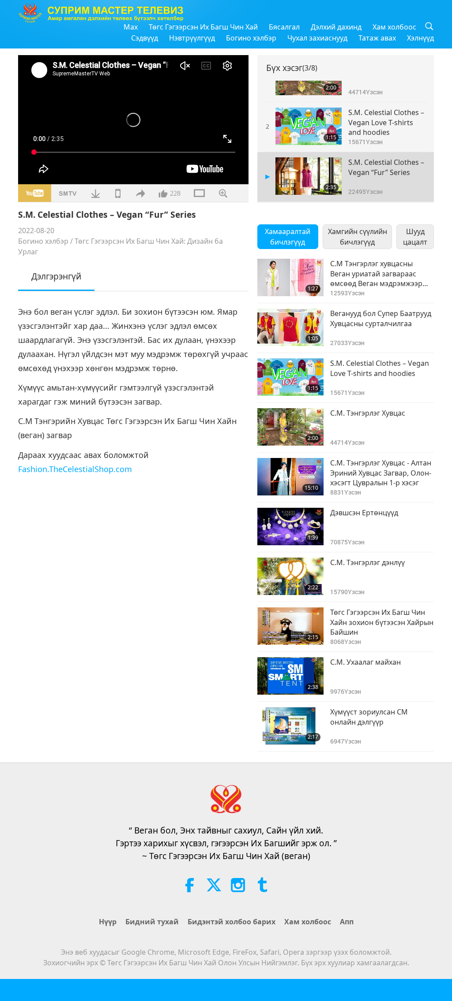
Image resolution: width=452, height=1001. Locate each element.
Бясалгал (284, 27)
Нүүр (108, 922)
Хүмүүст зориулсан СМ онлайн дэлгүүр (369, 716)
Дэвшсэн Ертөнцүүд (364, 512)
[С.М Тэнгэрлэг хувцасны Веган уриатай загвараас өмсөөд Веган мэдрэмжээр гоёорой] (290, 277)
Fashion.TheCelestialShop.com (75, 469)
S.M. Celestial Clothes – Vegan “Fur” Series (386, 167)
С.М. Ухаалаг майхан (365, 662)
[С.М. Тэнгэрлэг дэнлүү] (290, 576)
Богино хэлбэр (251, 38)
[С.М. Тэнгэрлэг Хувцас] (290, 427)
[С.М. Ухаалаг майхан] (290, 676)
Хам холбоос (394, 27)
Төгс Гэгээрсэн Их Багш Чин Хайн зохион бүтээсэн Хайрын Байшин (381, 622)
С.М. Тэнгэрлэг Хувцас (367, 413)
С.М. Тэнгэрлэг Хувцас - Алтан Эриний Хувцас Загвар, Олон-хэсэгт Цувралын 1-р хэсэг (380, 472)
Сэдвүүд (144, 38)
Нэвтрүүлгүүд (192, 38)
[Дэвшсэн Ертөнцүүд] (290, 526)
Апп (347, 922)
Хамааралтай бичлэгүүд (287, 237)
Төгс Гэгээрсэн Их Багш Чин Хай (203, 27)
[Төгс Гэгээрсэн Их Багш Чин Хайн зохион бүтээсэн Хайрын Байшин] (290, 626)
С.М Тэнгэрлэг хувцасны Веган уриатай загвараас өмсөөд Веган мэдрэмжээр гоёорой (376, 273)
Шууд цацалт (415, 237)
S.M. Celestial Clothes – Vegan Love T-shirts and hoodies (386, 122)
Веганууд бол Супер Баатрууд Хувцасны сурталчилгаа (380, 318)
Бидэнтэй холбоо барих (231, 922)
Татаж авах (377, 38)
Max (131, 27)
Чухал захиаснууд (317, 38)
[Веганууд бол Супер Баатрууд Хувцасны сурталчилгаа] (290, 327)
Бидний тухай (152, 922)
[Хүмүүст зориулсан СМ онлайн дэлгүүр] (290, 725)
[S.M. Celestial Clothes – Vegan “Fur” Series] (308, 176)
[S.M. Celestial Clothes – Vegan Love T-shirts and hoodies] (308, 126)
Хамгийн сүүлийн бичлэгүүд (357, 237)
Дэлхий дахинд (336, 27)
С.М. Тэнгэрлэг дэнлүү (367, 562)
